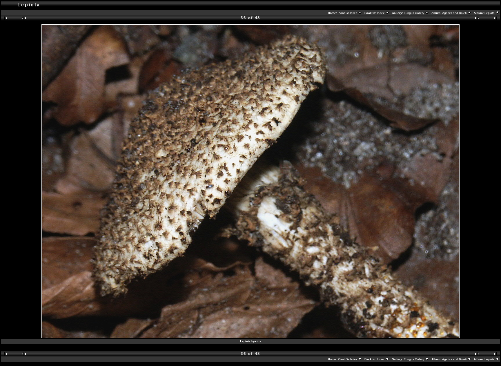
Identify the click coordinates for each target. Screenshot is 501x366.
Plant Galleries (348, 13)
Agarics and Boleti (454, 13)
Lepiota (489, 13)
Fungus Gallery (414, 13)
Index (381, 13)
